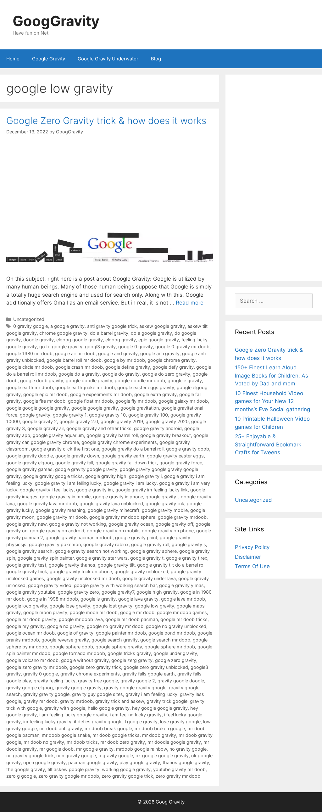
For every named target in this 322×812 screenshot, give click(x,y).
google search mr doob (165, 639)
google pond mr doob (171, 633)
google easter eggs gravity (145, 387)
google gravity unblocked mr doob (83, 578)
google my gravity (25, 626)
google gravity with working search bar (115, 585)
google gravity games (29, 469)
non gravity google (76, 755)
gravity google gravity (78, 687)
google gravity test (26, 565)
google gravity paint (136, 537)
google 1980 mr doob (29, 353)
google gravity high (105, 476)
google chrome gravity (171, 360)
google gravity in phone (118, 496)
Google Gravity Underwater (108, 59)
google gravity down (77, 455)
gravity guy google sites (97, 694)
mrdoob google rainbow (141, 749)
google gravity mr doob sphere (122, 517)
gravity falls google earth (148, 673)
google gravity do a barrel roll (133, 448)
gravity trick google (167, 701)
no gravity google (188, 749)
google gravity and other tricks (98, 428)
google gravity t (147, 558)
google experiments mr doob (101, 394)
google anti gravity (160, 353)
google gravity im (94, 489)
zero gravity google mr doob (68, 776)
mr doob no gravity (44, 742)
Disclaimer (248, 557)
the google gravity (25, 769)
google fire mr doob (44, 401)
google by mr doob (124, 360)
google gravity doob (187, 448)
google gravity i (145, 476)
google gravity (35, 414)
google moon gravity (45, 612)
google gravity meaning (60, 510)
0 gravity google (30, 326)
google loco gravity (26, 605)
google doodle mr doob (140, 380)
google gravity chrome (55, 442)
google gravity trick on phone (81, 571)
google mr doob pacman (131, 619)
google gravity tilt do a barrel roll (171, 565)
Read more (189, 303)
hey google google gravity (160, 708)
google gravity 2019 (122, 421)
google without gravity (85, 660)
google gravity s (189, 544)
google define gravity (127, 367)
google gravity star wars (102, 558)
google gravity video (49, 585)
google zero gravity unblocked (156, 667)
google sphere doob (71, 646)
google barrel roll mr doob (74, 360)
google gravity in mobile (65, 496)
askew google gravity (162, 326)
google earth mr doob (29, 387)
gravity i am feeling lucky (151, 694)
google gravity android (158, 428)
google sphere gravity (119, 646)
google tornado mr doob (79, 653)
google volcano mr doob (32, 660)
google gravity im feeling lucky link (151, 489)
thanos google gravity (186, 762)
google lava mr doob (183, 599)
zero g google (21, 776)
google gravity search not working (91, 551)
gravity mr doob (41, 701)
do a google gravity (151, 333)
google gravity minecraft (113, 510)
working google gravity (126, 769)
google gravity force (180, 462)
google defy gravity (173, 367)
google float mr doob (90, 401)
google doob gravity (41, 380)
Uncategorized (28, 319)
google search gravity (115, 639)
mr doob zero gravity (122, 742)
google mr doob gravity (31, 619)
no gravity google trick (30, 755)
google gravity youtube (30, 592)
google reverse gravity (65, 639)
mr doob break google (108, 728)
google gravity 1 (69, 414)
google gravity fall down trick (126, 462)
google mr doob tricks (184, 619)
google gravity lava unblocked (111, 503)
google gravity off (174, 524)
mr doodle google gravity (174, 742)
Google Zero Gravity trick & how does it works (106, 120)
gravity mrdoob (76, 701)
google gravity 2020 (167, 421)
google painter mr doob (121, 633)
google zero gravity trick (95, 667)
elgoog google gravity (79, 339)
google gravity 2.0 (78, 421)
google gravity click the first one (65, 448)
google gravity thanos (72, 565)
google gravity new (26, 524)
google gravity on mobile (113, 530)
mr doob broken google (160, 728)
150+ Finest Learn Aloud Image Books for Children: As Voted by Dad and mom (271, 375)
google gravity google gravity (86, 469)
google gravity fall (74, 462)
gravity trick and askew (119, 701)
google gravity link (165, 503)
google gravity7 (118, 592)
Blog (156, 59)
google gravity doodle (29, 455)
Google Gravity (48, 59)
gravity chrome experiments (90, 673)
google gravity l (162, 496)
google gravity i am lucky (130, 483)
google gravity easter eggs (175, 455)
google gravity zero (78, 592)
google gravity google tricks (53, 476)
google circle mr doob (29, 367)
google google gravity (94, 408)
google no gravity (65, 626)
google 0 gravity (135, 346)
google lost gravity (112, 605)
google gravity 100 (148, 414)
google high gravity (157, 592)
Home (12, 59)
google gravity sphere (153, 551)
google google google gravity (37, 408)
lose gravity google (180, 721)
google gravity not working (77, 524)
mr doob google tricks (116, 735)
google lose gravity (70, 605)
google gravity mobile (165, 510)
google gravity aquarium (58, 435)
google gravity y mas (181, 585)
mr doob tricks (82, 742)
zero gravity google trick (127, 776)
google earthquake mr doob (85, 387)
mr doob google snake (66, 735)
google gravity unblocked (141, 571)
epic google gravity (158, 339)
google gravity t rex (186, 558)
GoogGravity (56, 21)
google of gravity (75, 633)
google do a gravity (79, 374)
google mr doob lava (81, 619)
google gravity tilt (116, 565)
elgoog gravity (120, 339)
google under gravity (175, 653)
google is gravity (98, 599)
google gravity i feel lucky (47, 489)
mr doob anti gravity (60, 728)
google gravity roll (150, 544)
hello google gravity (109, 708)
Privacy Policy (252, 547)
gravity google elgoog (29, 687)
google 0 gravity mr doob (182, 346)
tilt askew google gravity (73, 769)
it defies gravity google (98, 721)
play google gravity (139, 762)
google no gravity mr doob (115, 626)
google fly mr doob (135, 401)
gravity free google (98, 680)
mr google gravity (95, 749)
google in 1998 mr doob (52, 599)
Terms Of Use (252, 566)
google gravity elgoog (29, 462)
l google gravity (141, 721)
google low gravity (154, 605)
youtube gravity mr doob (179, 769)
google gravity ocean (130, 524)
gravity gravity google (46, 694)
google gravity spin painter (46, 558)
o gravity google (115, 755)
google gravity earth (123, 455)
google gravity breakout (165, 435)
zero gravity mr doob (178, 776)
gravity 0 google (40, 673)
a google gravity (67, 326)
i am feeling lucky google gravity (73, 714)
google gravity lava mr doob (47, 503)
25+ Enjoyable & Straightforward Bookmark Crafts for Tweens (268, 444)
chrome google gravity (63, 333)
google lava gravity (138, 599)
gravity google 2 (137, 680)
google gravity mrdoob (182, 517)
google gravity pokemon (55, 544)
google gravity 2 (39, 421)
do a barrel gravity (109, 333)
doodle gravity (38, 339)
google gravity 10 (107, 414)
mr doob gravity (159, 735)
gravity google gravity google (135, 687)
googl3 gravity (100, 346)
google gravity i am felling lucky (68, 483)
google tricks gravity (129, 653)
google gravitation (139, 408)
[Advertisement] (274, 177)
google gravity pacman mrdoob (79, 537)
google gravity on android (57, 530)
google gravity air (45, 428)
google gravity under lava (149, 578)
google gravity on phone (168, 530)
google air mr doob (75, 353)
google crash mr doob (79, 367)
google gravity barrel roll (112, 435)
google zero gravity (175, 660)
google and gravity (118, 353)
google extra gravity (155, 394)
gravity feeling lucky (54, 680)
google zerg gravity (132, 660)
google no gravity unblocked (176, 626)
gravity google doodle (181, 680)
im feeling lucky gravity (47, 721)
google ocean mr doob (30, 633)
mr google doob (56, 749)
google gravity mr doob (62, 517)
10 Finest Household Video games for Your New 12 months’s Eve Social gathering (272, 401)
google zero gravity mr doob (36, 667)
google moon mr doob (94, 612)
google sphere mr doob (170, 646)
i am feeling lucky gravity (136, 714)
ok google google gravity (162, 755)
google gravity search (29, 551)
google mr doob (137, 612)
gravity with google (64, 708)
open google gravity (44, 762)
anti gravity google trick (112, 326)
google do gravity (121, 374)
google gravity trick (26, 571)
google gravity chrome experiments (119, 442)
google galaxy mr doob (183, 401)
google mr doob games (182, 612)
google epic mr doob (45, 394)
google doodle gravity (89, 380)
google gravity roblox (106, 544)
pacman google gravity (92, 762)
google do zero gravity (166, 374)
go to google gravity (60, 346)
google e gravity (185, 380)
